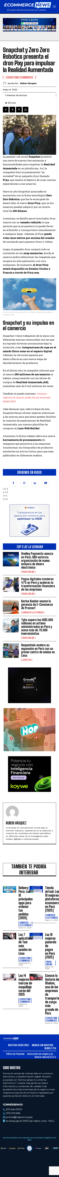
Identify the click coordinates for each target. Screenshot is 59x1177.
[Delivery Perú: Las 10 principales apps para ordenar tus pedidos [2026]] (9, 889)
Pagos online (28, 572)
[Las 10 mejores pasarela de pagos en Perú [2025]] (36, 936)
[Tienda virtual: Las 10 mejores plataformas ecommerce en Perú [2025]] (36, 889)
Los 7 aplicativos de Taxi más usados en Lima (25, 943)
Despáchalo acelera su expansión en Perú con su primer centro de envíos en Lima (38, 650)
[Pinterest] (19, 109)
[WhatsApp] (25, 109)
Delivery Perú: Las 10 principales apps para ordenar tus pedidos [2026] (25, 903)
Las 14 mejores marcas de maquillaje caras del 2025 (25, 984)
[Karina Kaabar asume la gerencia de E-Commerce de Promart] (11, 606)
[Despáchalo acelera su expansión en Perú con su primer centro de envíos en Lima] (11, 650)
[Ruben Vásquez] (5, 83)
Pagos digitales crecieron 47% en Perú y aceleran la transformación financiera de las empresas (38, 584)
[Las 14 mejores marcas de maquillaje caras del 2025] (9, 977)
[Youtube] (45, 483)
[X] (12, 109)
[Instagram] (24, 483)
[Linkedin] (35, 483)
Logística (26, 660)
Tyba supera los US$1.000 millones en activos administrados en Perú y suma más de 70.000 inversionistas (37, 627)
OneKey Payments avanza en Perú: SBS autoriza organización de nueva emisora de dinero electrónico (37, 560)
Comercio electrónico (32, 612)
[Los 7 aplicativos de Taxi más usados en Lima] (9, 936)
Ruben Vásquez (28, 83)
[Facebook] (13, 483)
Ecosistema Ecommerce (19, 77)
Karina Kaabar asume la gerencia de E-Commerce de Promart (37, 604)
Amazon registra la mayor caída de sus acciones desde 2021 (27, 397)
